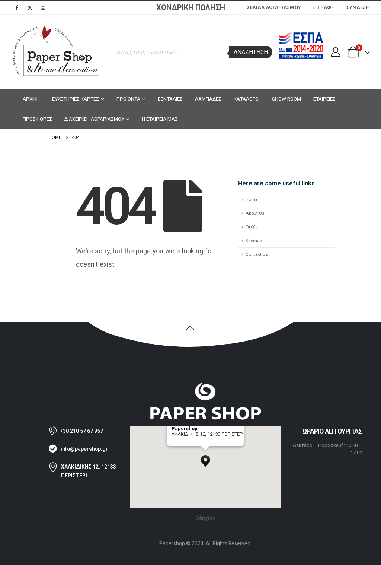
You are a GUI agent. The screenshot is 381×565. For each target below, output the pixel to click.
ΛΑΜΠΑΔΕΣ (208, 99)
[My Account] (335, 52)
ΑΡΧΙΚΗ (31, 99)
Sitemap (254, 240)
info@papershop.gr (84, 449)
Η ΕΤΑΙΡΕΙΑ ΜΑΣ (160, 119)
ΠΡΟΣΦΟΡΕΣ (37, 119)
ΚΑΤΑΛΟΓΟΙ (247, 99)
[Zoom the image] (205, 385)
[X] (30, 7)
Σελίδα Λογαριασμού (274, 7)
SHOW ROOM (286, 99)
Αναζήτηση (251, 51)
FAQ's (251, 226)
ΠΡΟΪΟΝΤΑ (128, 99)
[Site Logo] (55, 52)
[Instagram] (43, 7)
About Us (255, 213)
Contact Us (257, 254)
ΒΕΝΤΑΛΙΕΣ (170, 99)
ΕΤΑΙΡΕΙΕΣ (324, 99)
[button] (205, 458)
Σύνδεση (358, 7)
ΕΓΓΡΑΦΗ (323, 7)
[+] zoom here (185, 443)
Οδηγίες (205, 518)
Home (251, 199)
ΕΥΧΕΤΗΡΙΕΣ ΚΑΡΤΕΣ (75, 99)
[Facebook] (17, 7)
